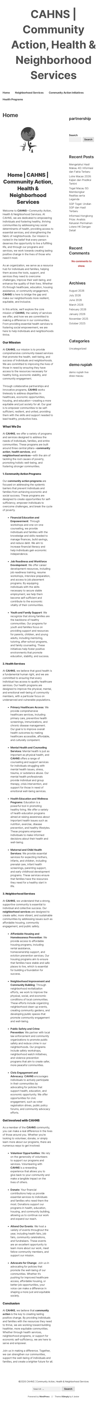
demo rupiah (76, 372)
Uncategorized (77, 348)
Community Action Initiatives (66, 92)
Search (73, 135)
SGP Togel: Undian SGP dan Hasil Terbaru (80, 207)
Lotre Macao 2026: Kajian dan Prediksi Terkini (80, 180)
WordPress (44, 1396)
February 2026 (77, 309)
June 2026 (75, 300)
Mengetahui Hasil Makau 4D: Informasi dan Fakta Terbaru (81, 168)
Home (6, 92)
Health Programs (13, 99)
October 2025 (77, 323)
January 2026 (77, 314)
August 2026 (76, 290)
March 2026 (76, 304)
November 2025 (78, 318)
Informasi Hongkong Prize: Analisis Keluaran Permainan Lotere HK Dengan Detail (81, 223)
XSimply (65, 1396)
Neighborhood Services (29, 92)
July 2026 (75, 295)
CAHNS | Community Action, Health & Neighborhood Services (53, 45)
